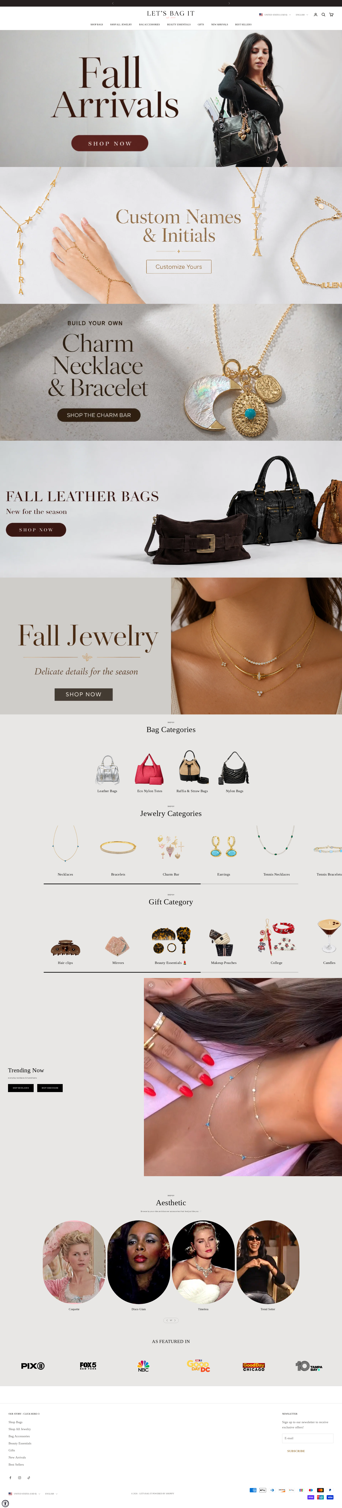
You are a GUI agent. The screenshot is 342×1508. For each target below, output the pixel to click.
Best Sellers (243, 24)
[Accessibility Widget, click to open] (5, 1503)
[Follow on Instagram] (19, 1477)
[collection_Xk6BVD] (268, 1262)
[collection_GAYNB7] (118, 935)
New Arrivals (219, 24)
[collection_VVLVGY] (138, 1262)
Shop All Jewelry (121, 24)
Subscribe (296, 1451)
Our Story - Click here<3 (24, 1413)
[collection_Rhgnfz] (203, 1262)
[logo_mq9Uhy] (33, 1366)
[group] (171, 98)
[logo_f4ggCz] (254, 1366)
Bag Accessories (149, 24)
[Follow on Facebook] (10, 1477)
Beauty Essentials (179, 24)
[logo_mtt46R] (88, 1366)
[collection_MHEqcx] (276, 935)
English (300, 15)
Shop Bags (96, 24)
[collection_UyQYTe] (223, 935)
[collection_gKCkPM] (234, 763)
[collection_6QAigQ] (171, 935)
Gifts (201, 24)
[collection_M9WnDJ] (223, 847)
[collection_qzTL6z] (65, 847)
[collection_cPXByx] (149, 763)
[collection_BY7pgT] (192, 763)
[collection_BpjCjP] (276, 847)
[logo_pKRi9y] (143, 1366)
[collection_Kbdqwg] (107, 763)
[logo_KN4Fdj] (309, 1366)
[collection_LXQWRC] (74, 1262)
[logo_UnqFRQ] (199, 1366)
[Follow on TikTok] (29, 1477)
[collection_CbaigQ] (118, 847)
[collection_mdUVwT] (65, 935)
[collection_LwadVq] (171, 847)
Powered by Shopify (163, 1493)
